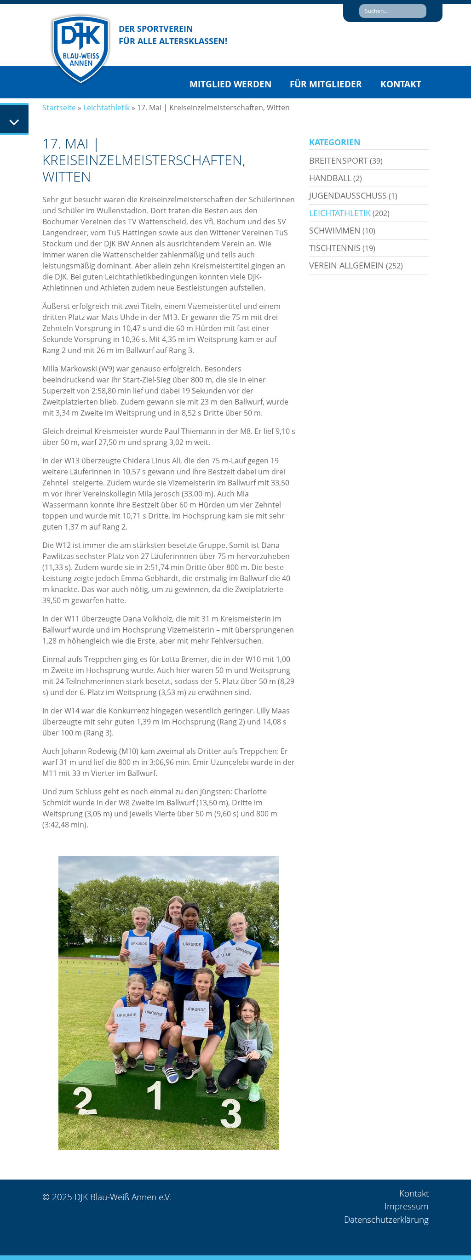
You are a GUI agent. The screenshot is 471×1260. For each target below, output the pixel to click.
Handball (330, 177)
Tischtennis (335, 247)
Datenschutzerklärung (386, 1220)
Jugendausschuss (348, 195)
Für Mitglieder (326, 84)
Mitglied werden (230, 84)
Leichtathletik (106, 108)
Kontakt (400, 84)
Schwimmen (335, 230)
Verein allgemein (346, 265)
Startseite (59, 108)
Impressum (407, 1206)
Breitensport (338, 160)
